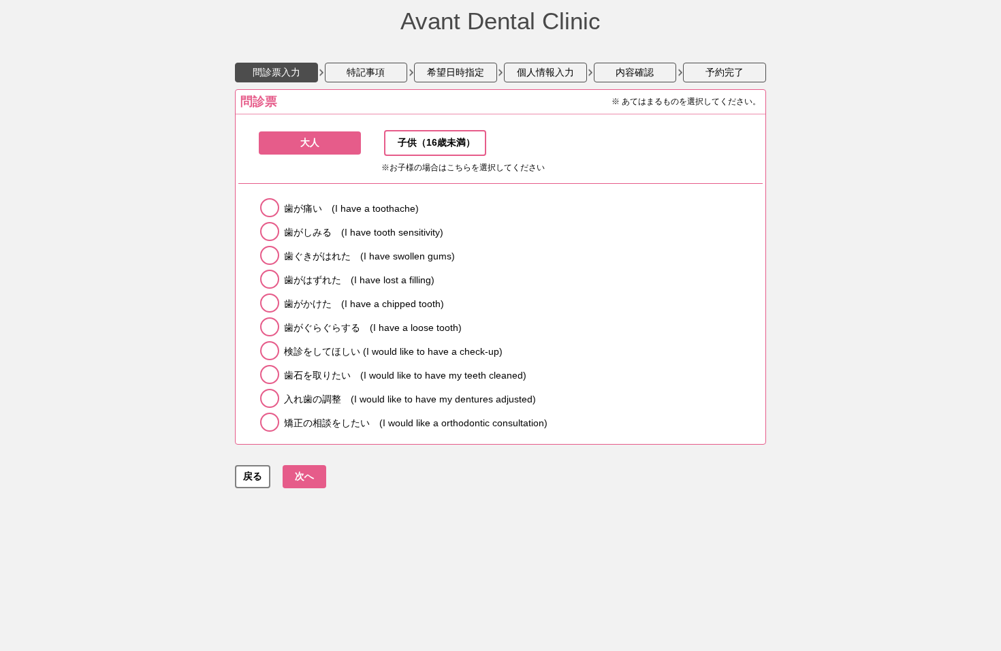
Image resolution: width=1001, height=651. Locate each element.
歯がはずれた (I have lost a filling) (359, 279)
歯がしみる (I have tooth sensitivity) (363, 232)
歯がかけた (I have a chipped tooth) (364, 303)
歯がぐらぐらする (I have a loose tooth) (373, 327)
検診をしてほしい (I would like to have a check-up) (393, 351)
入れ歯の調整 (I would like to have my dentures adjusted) (410, 399)
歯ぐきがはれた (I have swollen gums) (369, 256)
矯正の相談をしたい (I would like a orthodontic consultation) (415, 422)
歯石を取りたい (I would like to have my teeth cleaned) (405, 375)
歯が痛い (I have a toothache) (351, 208)
